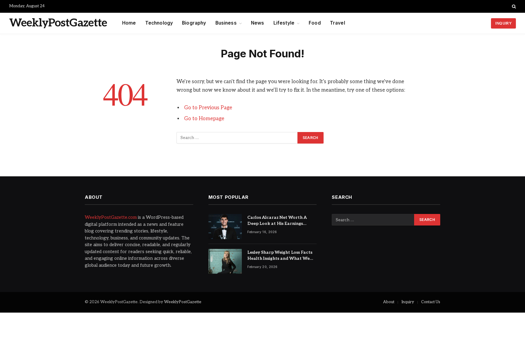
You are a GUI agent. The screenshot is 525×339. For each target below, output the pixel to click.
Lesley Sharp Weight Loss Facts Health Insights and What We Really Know (279, 256)
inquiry (503, 23)
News (257, 23)
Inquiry (407, 302)
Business (226, 23)
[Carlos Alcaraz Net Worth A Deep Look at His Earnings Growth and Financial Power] (225, 226)
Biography (194, 23)
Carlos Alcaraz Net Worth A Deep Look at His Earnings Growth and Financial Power (278, 221)
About (388, 302)
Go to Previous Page (208, 108)
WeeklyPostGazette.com (111, 217)
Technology (159, 23)
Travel (337, 23)
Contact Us (430, 302)
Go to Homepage (204, 119)
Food (315, 23)
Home (129, 23)
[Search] (513, 6)
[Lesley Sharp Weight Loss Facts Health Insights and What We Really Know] (225, 261)
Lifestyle (283, 23)
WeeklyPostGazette (182, 302)
